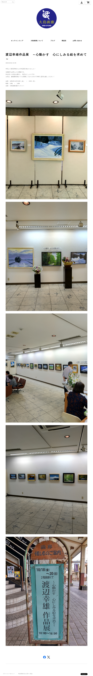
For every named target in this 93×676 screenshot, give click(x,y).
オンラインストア (17, 40)
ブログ (52, 40)
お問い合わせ (77, 40)
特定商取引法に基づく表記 (25, 673)
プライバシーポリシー (9, 673)
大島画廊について (37, 40)
